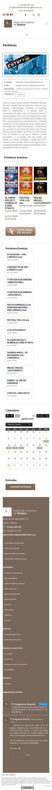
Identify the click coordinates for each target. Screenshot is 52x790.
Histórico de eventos (12, 634)
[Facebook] (25, 14)
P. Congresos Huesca (20, 719)
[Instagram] (38, 14)
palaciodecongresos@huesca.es (27, 7)
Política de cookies (11, 548)
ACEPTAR (27, 788)
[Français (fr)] (11, 14)
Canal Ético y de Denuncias (15, 559)
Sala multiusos (10, 589)
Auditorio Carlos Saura (24, 89)
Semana (40, 416)
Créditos (7, 684)
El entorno (8, 659)
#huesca (13, 748)
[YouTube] (34, 14)
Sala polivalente (10, 91)
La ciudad (8, 654)
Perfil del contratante (12, 640)
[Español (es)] (4, 14)
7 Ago (12, 722)
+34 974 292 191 (27, 5)
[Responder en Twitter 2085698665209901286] (11, 754)
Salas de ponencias (12, 594)
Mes (33, 416)
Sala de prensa (10, 599)
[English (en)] (7, 14)
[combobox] (19, 425)
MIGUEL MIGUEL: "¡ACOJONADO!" (42, 200)
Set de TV (8, 605)
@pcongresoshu (37, 719)
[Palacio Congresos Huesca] (23, 23)
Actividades (9, 670)
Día (47, 416)
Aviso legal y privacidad (14, 543)
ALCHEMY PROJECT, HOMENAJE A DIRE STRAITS (11, 203)
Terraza (7, 620)
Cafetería (7, 615)
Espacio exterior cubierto (14, 583)
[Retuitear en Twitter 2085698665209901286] (16, 754)
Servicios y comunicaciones (15, 664)
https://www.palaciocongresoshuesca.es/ (27, 735)
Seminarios (8, 610)
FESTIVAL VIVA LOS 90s (24, 200)
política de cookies (26, 783)
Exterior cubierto (41, 89)
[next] (12, 416)
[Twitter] (29, 14)
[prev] (8, 416)
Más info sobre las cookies (14, 554)
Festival (20, 95)
